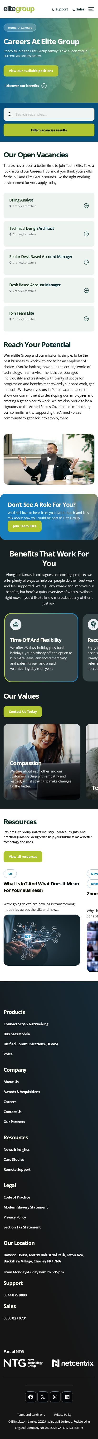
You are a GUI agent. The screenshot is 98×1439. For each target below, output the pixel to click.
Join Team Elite (21, 313)
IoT (10, 874)
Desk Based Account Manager (35, 285)
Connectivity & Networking (26, 1024)
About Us (11, 1081)
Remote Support (17, 1169)
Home (12, 27)
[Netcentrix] (73, 1364)
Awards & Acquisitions (22, 1091)
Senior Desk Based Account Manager (40, 256)
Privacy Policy (15, 1217)
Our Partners (14, 1121)
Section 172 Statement (22, 1227)
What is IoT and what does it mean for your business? (41, 886)
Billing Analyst (21, 200)
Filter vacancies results (49, 130)
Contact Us (12, 1111)
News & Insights (16, 1149)
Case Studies (14, 1159)
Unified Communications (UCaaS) (31, 1043)
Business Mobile (17, 1033)
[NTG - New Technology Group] (25, 1364)
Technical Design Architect (31, 228)
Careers (10, 1101)
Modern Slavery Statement (26, 1207)
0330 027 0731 (15, 1318)
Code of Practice (17, 1197)
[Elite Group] (19, 9)
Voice (8, 1053)
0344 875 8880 (15, 1295)
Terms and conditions (31, 1414)
